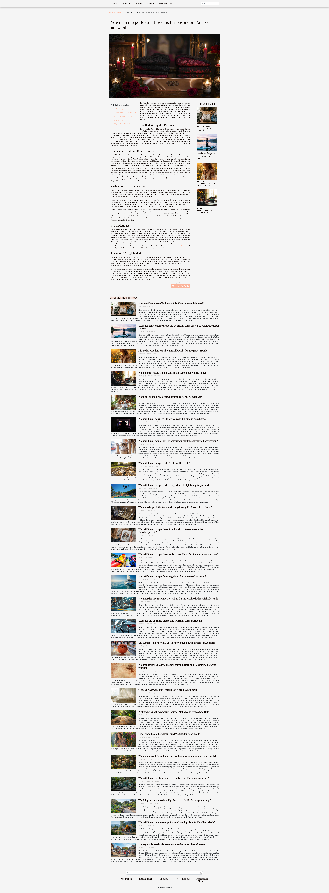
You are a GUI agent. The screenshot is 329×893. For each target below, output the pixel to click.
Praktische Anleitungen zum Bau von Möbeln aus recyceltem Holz (173, 711)
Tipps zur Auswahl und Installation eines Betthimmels (167, 689)
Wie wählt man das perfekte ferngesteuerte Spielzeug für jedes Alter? (175, 485)
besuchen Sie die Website (176, 246)
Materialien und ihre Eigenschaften (125, 112)
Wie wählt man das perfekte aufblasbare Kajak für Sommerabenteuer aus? (178, 554)
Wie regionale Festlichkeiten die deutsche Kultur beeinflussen (171, 844)
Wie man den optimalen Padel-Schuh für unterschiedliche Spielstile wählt (178, 598)
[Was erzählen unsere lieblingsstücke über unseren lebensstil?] (207, 115)
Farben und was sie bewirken (123, 116)
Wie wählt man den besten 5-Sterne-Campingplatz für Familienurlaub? (176, 822)
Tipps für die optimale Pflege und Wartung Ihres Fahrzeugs (170, 620)
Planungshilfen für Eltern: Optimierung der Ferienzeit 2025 (170, 396)
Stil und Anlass (118, 120)
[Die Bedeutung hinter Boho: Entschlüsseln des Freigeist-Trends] (207, 171)
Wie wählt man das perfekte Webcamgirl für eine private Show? (172, 418)
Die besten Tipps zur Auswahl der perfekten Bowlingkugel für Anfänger (176, 642)
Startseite (112, 12)
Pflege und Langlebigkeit (122, 124)
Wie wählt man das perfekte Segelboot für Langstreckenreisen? (172, 576)
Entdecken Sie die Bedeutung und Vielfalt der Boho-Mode (169, 733)
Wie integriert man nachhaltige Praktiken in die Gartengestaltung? (174, 800)
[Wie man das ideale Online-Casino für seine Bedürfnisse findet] (207, 198)
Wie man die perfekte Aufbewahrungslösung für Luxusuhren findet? (175, 507)
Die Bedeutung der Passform (123, 109)
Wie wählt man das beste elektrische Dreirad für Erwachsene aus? (173, 778)
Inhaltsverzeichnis (121, 105)
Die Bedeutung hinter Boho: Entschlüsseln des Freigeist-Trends (206, 183)
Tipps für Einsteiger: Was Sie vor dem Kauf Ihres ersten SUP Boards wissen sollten (206, 156)
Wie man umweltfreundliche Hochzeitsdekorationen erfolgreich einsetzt (177, 756)
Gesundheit (114, 3)
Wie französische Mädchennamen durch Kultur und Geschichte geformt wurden (177, 666)
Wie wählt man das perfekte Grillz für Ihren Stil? (164, 463)
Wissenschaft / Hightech (166, 3)
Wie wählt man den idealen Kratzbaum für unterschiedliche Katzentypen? (178, 440)
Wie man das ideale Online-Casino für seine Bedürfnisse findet (206, 210)
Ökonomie (139, 3)
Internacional (127, 3)
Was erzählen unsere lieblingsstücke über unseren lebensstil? (204, 128)
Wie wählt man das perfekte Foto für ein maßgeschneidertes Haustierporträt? (170, 531)
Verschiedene (150, 3)
